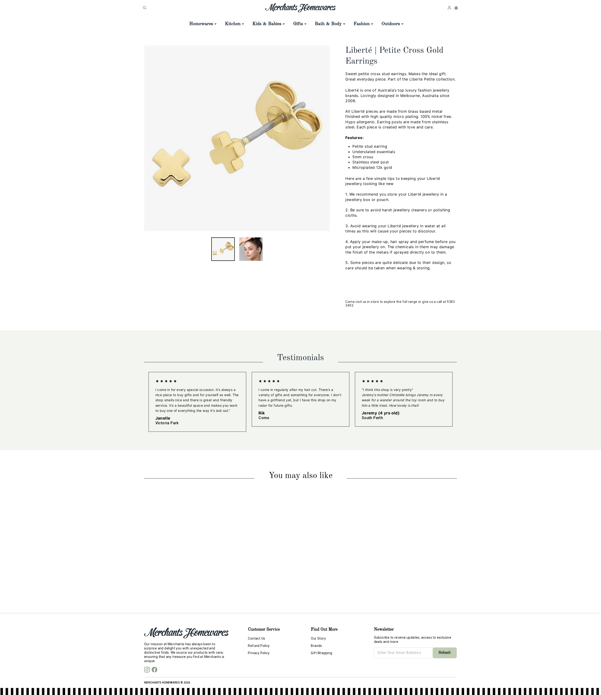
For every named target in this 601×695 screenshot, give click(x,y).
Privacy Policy (259, 653)
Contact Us (256, 638)
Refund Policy (259, 646)
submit (445, 653)
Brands (316, 646)
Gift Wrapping (321, 653)
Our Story (318, 638)
